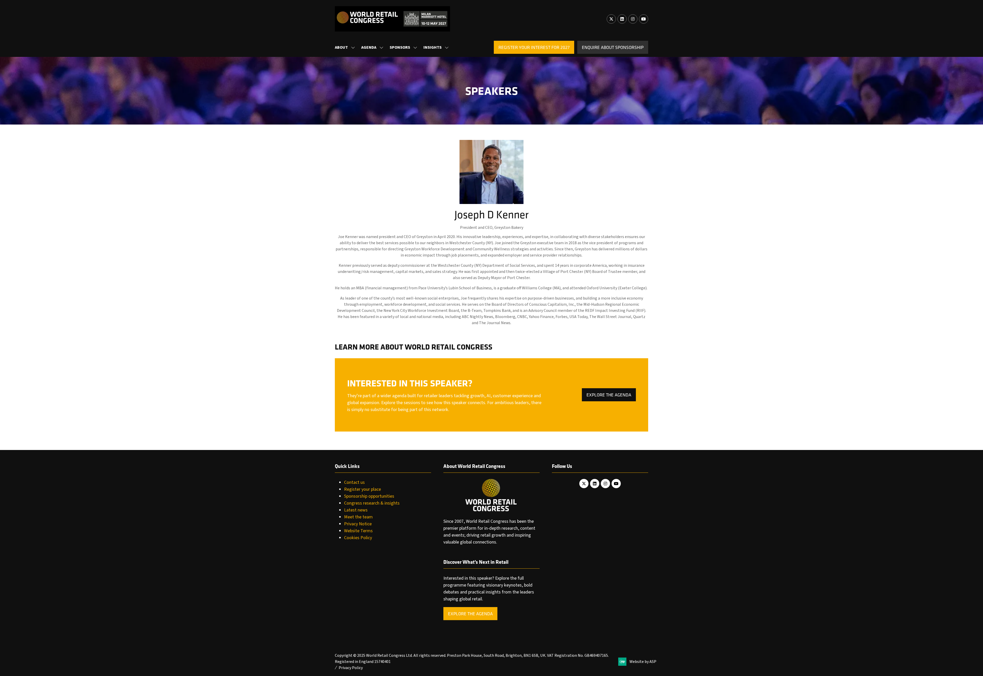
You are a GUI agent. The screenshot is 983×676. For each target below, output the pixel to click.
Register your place (362, 489)
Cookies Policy (358, 538)
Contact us (354, 482)
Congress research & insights (372, 503)
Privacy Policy (351, 668)
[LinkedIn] (622, 19)
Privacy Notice (358, 524)
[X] (611, 19)
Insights (432, 47)
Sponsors (400, 47)
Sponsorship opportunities (369, 496)
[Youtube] (643, 19)
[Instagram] (632, 19)
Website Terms (358, 531)
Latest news (356, 510)
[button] (534, 47)
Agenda (368, 47)
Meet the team (358, 517)
